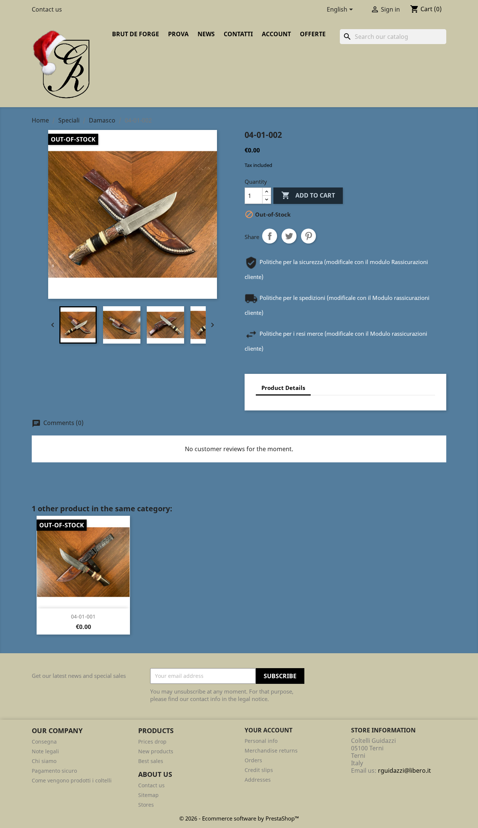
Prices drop (152, 741)
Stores (146, 804)
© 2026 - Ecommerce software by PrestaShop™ (239, 818)
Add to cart (308, 195)
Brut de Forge (135, 34)
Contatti (238, 34)
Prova (178, 34)
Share (269, 236)
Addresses (258, 779)
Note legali (45, 751)
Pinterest (308, 236)
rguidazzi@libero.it (404, 770)
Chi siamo (44, 761)
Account (276, 34)
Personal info (261, 740)
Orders (253, 760)
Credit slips (259, 769)
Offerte (313, 34)
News (206, 34)
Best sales (150, 761)
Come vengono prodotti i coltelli (72, 780)
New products (155, 751)
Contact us (47, 9)
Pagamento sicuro (54, 770)
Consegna (44, 741)
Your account (268, 730)
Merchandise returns (271, 750)
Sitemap (148, 794)
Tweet (289, 236)
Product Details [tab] (283, 387)
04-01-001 (83, 616)
